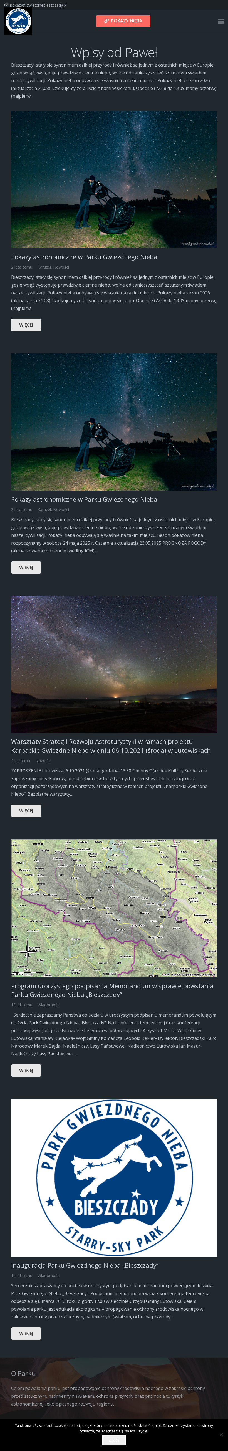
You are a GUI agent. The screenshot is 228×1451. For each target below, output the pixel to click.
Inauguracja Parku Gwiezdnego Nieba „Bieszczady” (84, 1265)
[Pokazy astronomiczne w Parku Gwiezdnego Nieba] (114, 115)
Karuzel (44, 267)
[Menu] (220, 21)
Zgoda (114, 1440)
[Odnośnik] (18, 21)
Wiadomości (49, 1004)
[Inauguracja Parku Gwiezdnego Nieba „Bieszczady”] (114, 1103)
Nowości (61, 267)
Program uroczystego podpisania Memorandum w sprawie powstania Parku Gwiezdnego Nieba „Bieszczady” (112, 990)
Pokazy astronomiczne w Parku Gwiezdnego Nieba (84, 256)
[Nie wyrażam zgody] (221, 1434)
